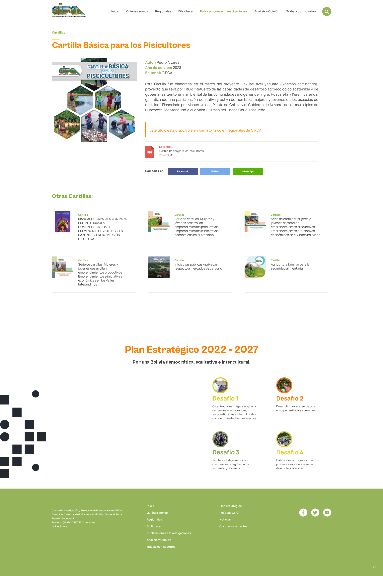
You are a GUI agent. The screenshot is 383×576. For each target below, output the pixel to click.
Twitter (215, 171)
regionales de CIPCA (244, 130)
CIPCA (69, 10)
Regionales (163, 11)
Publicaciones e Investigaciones (223, 11)
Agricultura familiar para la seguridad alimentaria (290, 266)
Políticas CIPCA (229, 513)
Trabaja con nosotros (301, 11)
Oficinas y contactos (233, 526)
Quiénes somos (137, 11)
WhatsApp (248, 171)
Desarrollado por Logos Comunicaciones (373, 567)
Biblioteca (185, 11)
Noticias (225, 519)
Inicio (115, 11)
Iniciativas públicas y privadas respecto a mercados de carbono (198, 266)
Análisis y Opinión (266, 11)
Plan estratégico (230, 506)
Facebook (183, 171)
